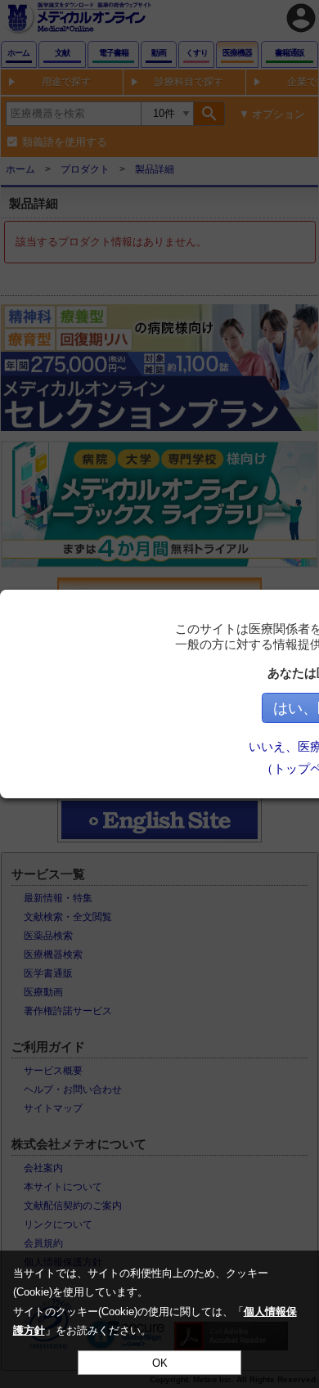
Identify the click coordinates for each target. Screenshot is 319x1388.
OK (160, 1363)
